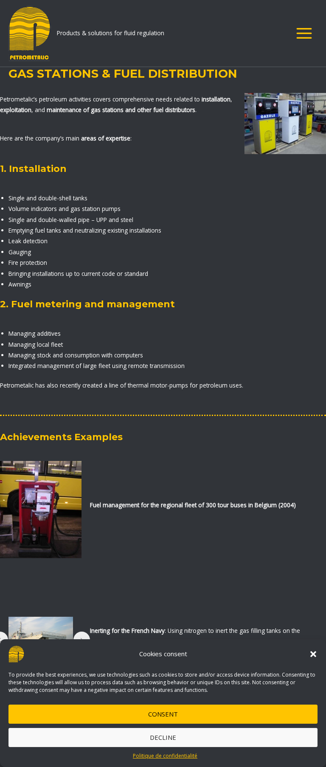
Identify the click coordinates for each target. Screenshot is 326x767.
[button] (313, 654)
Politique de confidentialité (165, 755)
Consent (163, 714)
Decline (163, 737)
